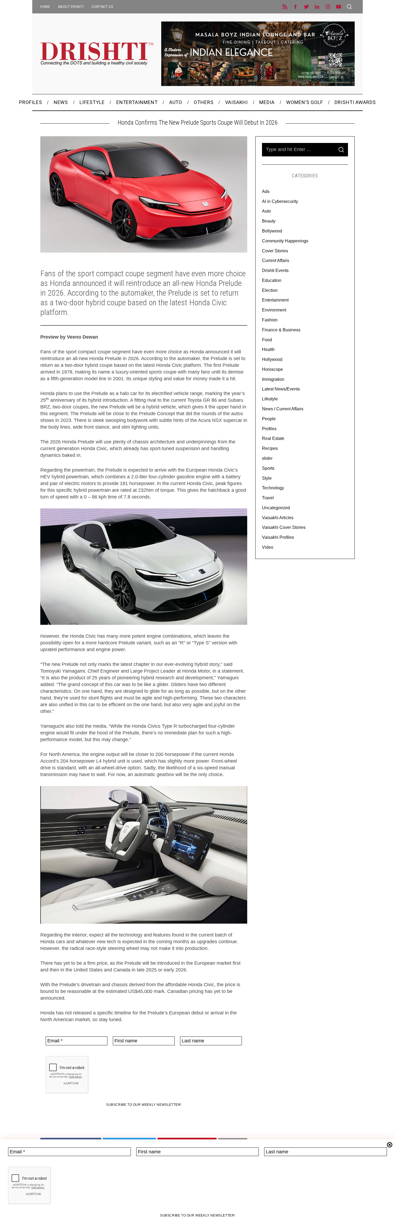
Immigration (273, 379)
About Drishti (71, 7)
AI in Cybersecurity (280, 201)
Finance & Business (281, 330)
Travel (268, 498)
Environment (274, 310)
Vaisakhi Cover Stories (284, 527)
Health (268, 349)
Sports (268, 468)
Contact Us (102, 7)
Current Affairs (275, 260)
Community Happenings (285, 241)
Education (271, 280)
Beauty (268, 221)
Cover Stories (275, 251)
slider (267, 458)
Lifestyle (270, 399)
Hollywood (272, 359)
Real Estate (273, 438)
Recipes (270, 448)
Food (267, 340)
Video (267, 547)
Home (45, 7)
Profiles (269, 428)
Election (270, 290)
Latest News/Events (281, 389)
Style (267, 478)
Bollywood (272, 231)
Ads (266, 191)
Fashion (270, 320)
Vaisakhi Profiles (278, 537)
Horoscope (272, 369)
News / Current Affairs (282, 409)
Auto (266, 211)
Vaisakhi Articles (277, 517)
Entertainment (275, 300)
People (269, 419)
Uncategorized (276, 507)
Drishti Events (275, 270)
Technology (273, 488)
